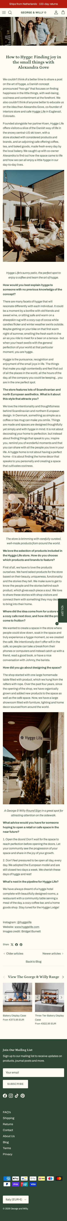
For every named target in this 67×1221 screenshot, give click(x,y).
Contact (8, 1130)
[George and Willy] (33, 12)
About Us (9, 1136)
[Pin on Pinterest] (21, 944)
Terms (7, 1148)
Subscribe (15, 1084)
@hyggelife (24, 922)
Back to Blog (33, 961)
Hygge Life (39, 111)
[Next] (29, 997)
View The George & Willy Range (33, 977)
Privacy (7, 1154)
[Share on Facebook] (16, 944)
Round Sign (33, 810)
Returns (8, 1124)
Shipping (8, 1118)
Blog (6, 1142)
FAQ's (7, 1112)
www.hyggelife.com (27, 926)
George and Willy (19, 1208)
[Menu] (4, 12)
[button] (62, 611)
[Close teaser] (57, 623)
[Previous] (5, 997)
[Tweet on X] (12, 944)
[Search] (12, 12)
